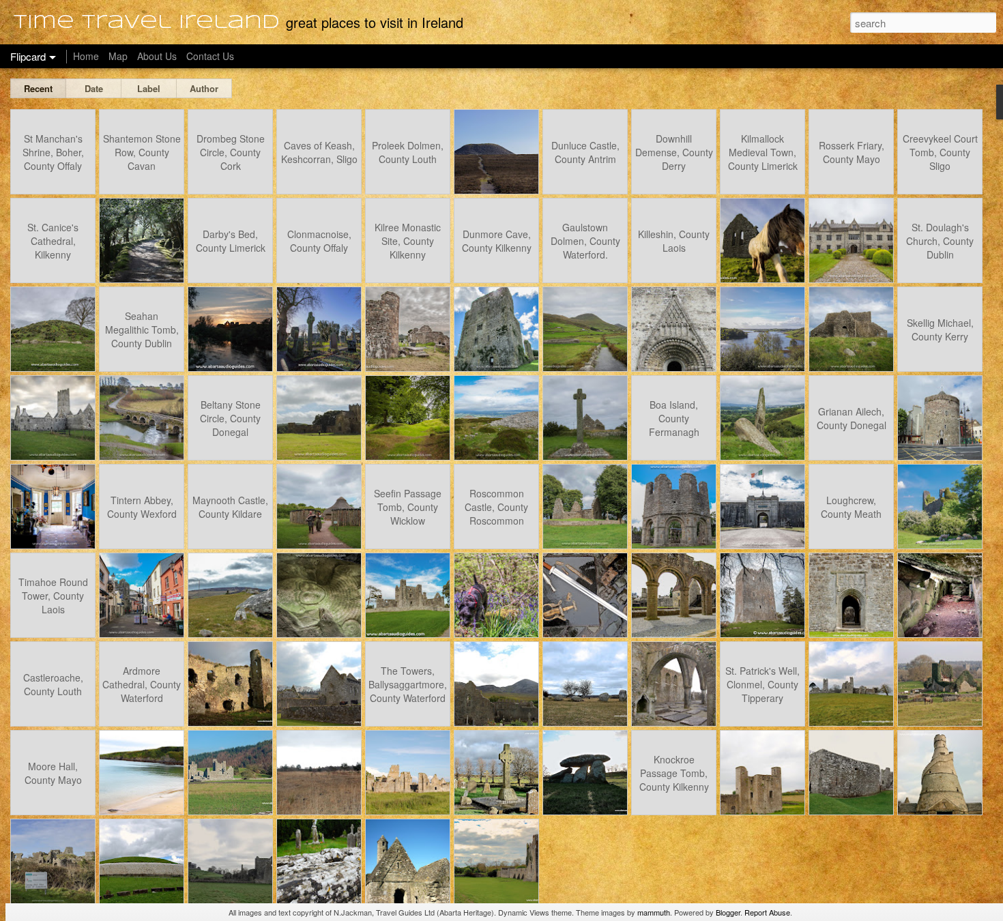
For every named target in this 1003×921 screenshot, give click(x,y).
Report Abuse (767, 912)
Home (86, 56)
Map (118, 56)
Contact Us (210, 56)
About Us (157, 56)
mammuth (653, 912)
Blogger (728, 912)
